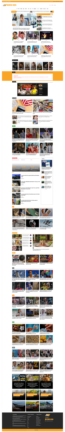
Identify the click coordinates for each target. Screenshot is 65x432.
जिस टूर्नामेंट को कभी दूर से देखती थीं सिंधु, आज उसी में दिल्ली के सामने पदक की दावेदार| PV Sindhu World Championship (32, 279)
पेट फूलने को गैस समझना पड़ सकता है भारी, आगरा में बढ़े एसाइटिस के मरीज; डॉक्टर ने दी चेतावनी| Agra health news (32, 395)
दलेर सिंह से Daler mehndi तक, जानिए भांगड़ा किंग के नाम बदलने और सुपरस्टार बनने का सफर (25, 246)
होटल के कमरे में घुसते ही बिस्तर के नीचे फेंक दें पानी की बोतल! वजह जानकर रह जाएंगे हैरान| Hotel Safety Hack (18, 406)
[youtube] (52, 5)
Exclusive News (29, 416)
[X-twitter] (47, 419)
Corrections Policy (38, 419)
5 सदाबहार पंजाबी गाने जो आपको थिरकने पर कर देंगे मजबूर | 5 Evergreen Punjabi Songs (25, 236)
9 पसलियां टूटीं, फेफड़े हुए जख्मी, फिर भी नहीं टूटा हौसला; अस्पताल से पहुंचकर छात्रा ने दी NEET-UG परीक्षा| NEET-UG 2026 (32, 306)
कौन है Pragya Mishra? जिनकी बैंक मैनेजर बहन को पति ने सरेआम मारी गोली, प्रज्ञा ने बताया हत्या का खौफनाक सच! (47, 29)
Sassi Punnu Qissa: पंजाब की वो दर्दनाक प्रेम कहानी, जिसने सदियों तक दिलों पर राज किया (25, 241)
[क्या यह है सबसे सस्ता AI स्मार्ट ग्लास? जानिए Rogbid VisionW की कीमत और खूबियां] (46, 223)
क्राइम (23, 8)
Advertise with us (57, 1)
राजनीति (21, 8)
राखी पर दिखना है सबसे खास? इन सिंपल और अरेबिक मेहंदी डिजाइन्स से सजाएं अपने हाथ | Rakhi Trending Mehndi (18, 395)
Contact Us (37, 424)
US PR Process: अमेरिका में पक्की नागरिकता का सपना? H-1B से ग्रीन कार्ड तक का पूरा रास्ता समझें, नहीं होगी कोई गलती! (19, 418)
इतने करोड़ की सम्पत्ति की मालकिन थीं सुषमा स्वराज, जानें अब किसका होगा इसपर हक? (17, 169)
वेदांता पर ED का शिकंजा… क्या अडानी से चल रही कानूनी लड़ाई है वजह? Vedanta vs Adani (48, 187)
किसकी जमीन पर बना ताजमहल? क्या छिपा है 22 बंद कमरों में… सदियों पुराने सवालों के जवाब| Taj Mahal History (32, 385)
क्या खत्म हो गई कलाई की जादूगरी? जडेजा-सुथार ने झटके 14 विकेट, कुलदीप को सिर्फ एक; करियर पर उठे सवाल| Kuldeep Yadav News (18, 279)
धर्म (32, 8)
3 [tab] (34, 14)
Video (47, 8)
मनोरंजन (26, 8)
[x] (51, 5)
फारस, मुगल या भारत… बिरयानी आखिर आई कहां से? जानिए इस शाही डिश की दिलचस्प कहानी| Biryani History (46, 385)
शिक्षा (28, 8)
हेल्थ (40, 342)
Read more (22, 178)
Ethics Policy (37, 418)
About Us (37, 416)
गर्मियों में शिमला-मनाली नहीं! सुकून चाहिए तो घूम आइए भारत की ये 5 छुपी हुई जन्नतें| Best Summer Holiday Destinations (45, 406)
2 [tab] (33, 14)
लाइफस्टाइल (35, 8)
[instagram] (50, 5)
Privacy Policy (38, 417)
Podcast (44, 8)
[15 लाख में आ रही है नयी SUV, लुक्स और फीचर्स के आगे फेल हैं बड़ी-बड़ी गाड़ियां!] (16, 177)
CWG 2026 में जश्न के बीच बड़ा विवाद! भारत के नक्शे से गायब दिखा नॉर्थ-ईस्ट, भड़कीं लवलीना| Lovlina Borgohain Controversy (32, 291)
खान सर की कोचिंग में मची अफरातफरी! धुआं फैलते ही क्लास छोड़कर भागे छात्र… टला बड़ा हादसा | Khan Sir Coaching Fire (18, 306)
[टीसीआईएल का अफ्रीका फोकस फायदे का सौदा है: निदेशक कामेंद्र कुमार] (35, 165)
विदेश (18, 8)
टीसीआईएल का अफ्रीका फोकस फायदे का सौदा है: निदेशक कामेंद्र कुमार (34, 169)
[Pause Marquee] (53, 12)
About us (54, 1)
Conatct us (61, 1)
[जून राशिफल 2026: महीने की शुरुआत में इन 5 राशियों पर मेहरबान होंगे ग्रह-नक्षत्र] (32, 259)
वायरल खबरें (41, 8)
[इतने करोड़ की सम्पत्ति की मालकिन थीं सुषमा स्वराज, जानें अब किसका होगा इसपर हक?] (16, 165)
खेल (30, 8)
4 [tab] (35, 14)
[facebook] (49, 5)
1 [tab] (32, 14)
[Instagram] (49, 419)
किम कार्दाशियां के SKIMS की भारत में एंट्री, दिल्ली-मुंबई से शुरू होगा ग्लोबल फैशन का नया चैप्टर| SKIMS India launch (46, 395)
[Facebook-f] (45, 419)
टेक (40, 215)
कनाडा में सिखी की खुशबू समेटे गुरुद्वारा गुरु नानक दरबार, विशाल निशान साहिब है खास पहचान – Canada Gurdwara (25, 238)
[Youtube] (48, 419)
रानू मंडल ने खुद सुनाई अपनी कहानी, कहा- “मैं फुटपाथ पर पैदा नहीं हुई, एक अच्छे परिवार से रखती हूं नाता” (26, 169)
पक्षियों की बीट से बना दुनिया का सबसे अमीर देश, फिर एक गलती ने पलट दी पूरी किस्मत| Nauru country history (19, 385)
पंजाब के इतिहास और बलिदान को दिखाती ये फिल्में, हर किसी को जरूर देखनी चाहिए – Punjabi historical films (17, 243)
